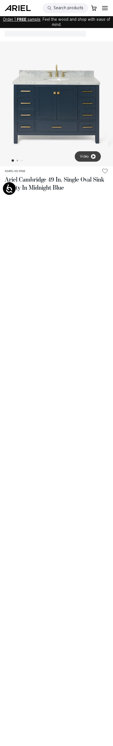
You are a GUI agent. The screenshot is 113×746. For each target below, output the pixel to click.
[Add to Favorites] (104, 170)
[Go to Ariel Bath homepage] (18, 8)
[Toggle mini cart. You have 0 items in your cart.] (94, 8)
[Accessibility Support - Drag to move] (9, 188)
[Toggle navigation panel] (104, 8)
